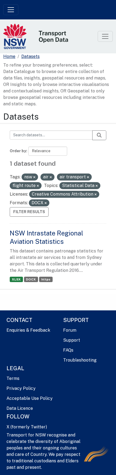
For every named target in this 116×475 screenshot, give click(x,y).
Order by (18, 151)
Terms (12, 378)
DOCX (31, 279)
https (45, 279)
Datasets (30, 56)
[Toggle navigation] (10, 9)
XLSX (16, 279)
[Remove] (34, 177)
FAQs (68, 350)
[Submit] (99, 135)
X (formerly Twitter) (26, 426)
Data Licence (19, 408)
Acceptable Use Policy (29, 398)
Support (71, 340)
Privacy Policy (21, 388)
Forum (69, 330)
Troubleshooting (80, 360)
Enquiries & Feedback (28, 330)
